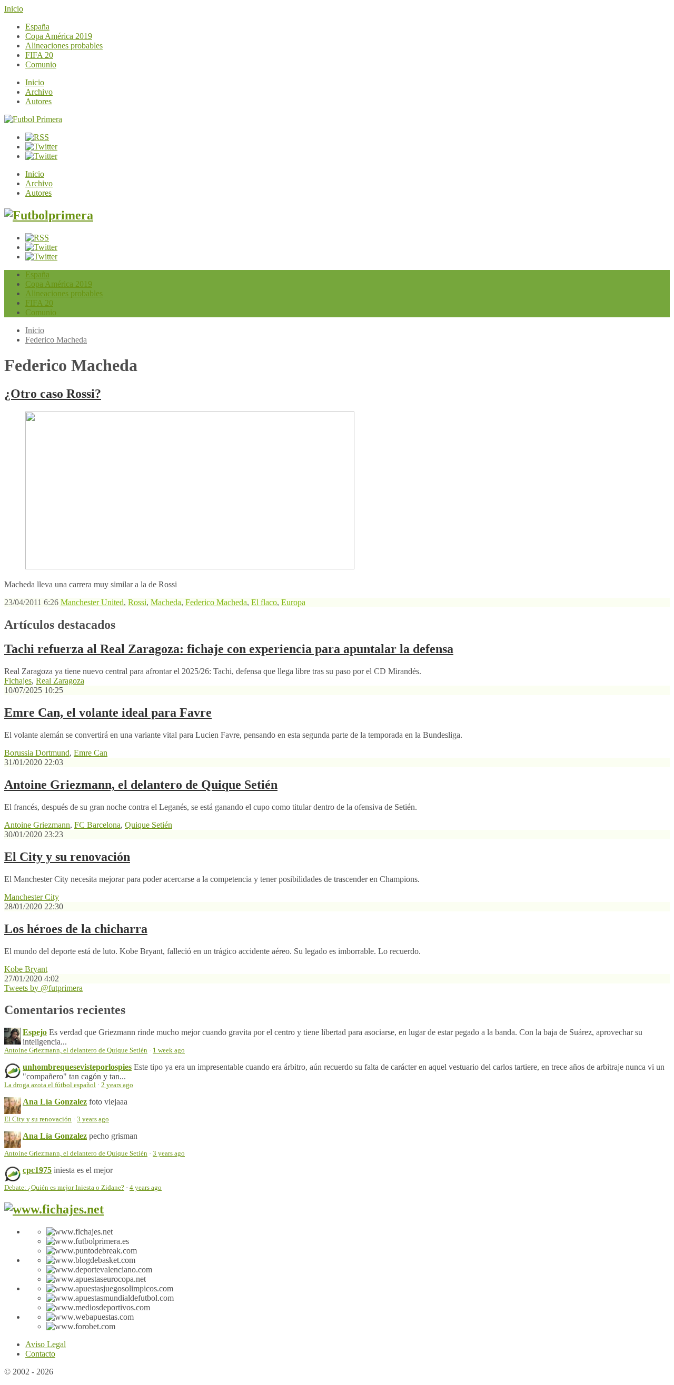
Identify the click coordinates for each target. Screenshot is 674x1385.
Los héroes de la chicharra (75, 929)
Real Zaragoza (60, 680)
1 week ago (169, 1050)
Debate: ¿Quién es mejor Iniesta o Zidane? (64, 1187)
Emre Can (90, 752)
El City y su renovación (67, 857)
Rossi (137, 602)
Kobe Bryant (25, 969)
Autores (38, 101)
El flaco (264, 602)
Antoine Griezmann (37, 824)
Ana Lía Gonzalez (55, 1101)
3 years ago (93, 1119)
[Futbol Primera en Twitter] (41, 156)
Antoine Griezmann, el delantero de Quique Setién (140, 784)
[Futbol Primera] (33, 119)
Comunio (40, 64)
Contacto (40, 1353)
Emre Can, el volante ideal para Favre (108, 712)
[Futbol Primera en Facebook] (41, 146)
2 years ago (117, 1085)
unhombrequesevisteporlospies (77, 1066)
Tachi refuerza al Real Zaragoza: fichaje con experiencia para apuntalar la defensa (228, 649)
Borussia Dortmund (37, 752)
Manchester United (92, 602)
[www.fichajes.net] (54, 1209)
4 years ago (146, 1187)
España (37, 26)
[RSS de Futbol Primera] (37, 137)
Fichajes (18, 680)
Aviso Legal (45, 1344)
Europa (293, 602)
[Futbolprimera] (48, 215)
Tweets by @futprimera (43, 987)
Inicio (13, 8)
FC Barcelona (97, 824)
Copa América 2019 (58, 36)
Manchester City (31, 896)
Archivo (39, 91)
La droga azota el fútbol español (50, 1085)
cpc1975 (37, 1170)
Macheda (166, 602)
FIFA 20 (39, 55)
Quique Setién (148, 824)
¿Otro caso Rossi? (52, 393)
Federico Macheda (56, 339)
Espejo (35, 1032)
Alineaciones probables (64, 45)
